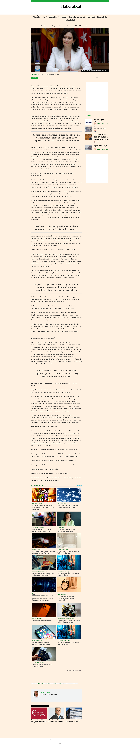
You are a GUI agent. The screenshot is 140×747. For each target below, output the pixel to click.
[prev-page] (32, 726)
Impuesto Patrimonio (54, 683)
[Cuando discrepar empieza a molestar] (88, 122)
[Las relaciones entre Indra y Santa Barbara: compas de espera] (74, 713)
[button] (32, 1)
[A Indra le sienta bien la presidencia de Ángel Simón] (56, 713)
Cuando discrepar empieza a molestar (99, 120)
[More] (52, 81)
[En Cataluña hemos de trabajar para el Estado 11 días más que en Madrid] (39, 713)
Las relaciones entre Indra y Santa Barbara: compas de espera (73, 721)
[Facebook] (106, 1)
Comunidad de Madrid (36, 683)
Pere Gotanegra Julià (102, 123)
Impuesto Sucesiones (64, 683)
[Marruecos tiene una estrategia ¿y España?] (88, 129)
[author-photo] (95, 123)
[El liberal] (70, 6)
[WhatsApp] (39, 81)
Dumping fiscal (45, 683)
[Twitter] (108, 1)
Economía (34, 77)
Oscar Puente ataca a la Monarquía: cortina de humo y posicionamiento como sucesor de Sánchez (101, 137)
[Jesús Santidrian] (36, 695)
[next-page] (34, 726)
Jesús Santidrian (35, 74)
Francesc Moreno (101, 141)
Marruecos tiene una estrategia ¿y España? (100, 127)
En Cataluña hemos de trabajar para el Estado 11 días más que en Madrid (39, 721)
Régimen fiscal (74, 683)
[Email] (45, 81)
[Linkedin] (42, 81)
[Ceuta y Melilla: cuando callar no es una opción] (88, 147)
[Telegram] (49, 81)
